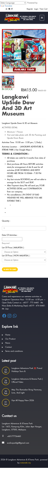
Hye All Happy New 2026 (23, 400)
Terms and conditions (14, 351)
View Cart (43, 9)
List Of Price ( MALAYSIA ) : (13, 247)
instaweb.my (25, 462)
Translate (8, 6)
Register (30, 9)
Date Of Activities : (10, 235)
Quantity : (6, 221)
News (7, 343)
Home (7, 335)
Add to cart (10, 269)
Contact (8, 347)
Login (36, 9)
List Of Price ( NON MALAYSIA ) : (16, 255)
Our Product (10, 339)
